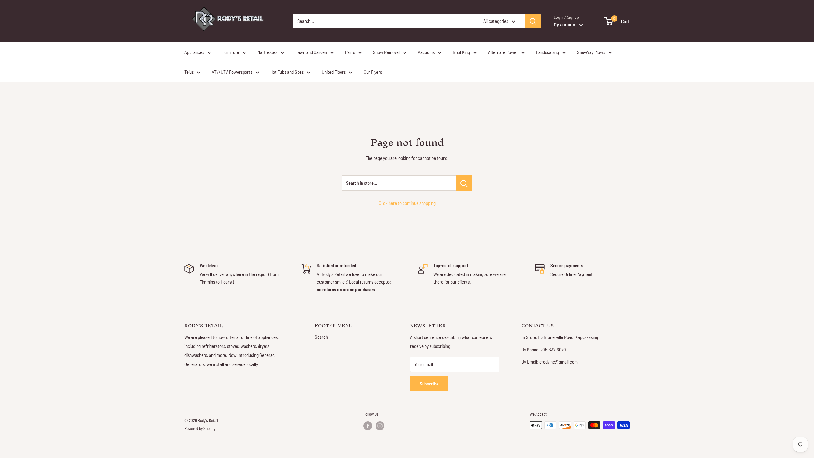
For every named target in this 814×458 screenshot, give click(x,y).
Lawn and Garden (311, 52)
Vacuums (426, 52)
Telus (189, 72)
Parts (350, 52)
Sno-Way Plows (591, 52)
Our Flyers (373, 72)
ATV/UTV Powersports (232, 72)
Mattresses (267, 52)
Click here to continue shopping (407, 203)
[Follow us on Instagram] (380, 425)
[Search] (533, 21)
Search (321, 337)
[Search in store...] (464, 183)
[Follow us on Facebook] (367, 425)
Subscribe (429, 383)
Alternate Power (503, 52)
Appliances (194, 52)
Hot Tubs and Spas (287, 72)
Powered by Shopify (199, 428)
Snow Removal (386, 52)
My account (566, 24)
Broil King (461, 52)
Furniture (230, 52)
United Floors (334, 72)
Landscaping (547, 52)
